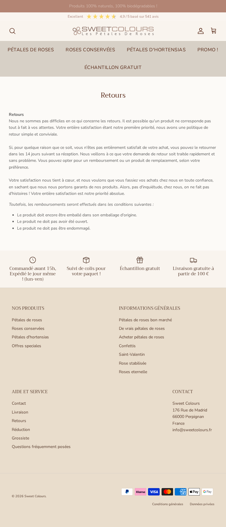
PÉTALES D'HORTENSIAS (156, 50)
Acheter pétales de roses (141, 337)
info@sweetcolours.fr (192, 430)
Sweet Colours (35, 496)
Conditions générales (167, 504)
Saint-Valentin (132, 354)
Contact (19, 403)
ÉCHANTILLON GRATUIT (113, 67)
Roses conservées (28, 328)
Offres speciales (26, 346)
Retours (19, 421)
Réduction (21, 429)
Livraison (20, 412)
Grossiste (20, 438)
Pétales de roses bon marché (145, 320)
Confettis (127, 346)
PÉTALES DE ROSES (31, 50)
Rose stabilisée (132, 363)
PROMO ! (207, 50)
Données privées (202, 504)
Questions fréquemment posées (41, 446)
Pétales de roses (27, 320)
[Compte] (199, 30)
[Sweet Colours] (113, 31)
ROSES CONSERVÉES (90, 50)
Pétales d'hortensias (30, 337)
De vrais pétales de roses (142, 328)
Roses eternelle (133, 372)
